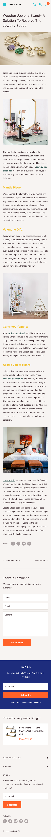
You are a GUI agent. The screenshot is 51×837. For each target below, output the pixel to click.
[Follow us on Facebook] (5, 821)
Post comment (17, 642)
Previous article (13, 560)
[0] (46, 4)
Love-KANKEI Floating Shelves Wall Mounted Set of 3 (31, 731)
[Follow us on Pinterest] (21, 821)
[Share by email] (29, 543)
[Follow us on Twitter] (10, 821)
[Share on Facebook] (13, 543)
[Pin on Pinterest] (18, 543)
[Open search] (34, 4)
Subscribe (26, 695)
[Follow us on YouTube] (26, 821)
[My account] (40, 4)
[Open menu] (4, 4)
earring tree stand (16, 333)
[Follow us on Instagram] (16, 821)
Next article (40, 560)
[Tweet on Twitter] (24, 543)
